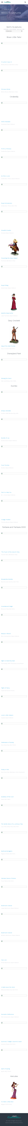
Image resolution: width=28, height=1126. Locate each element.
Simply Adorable (6, 411)
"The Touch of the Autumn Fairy (10, 552)
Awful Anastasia (5, 121)
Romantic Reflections (7, 1014)
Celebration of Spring (7, 742)
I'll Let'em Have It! (6, 62)
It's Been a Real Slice (7, 1101)
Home (2, 17)
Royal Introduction (6, 203)
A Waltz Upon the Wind (8, 987)
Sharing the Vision (6, 378)
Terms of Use (9, 1122)
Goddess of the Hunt (7, 797)
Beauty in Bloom (6, 633)
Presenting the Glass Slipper (9, 258)
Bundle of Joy (5, 438)
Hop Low (4, 960)
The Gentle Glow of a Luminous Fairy (12, 824)
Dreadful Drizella (6, 230)
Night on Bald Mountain (8, 661)
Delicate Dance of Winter (8, 878)
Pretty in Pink (5, 769)
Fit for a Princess (6, 149)
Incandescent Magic (7, 606)
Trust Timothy (5, 465)
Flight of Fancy (5, 688)
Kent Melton (18, 17)
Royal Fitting (4, 285)
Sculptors (10, 17)
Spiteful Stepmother (7, 313)
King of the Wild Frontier (8, 346)
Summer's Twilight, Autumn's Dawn (11, 1041)
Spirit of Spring (5, 1069)
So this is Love (5, 176)
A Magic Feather (5, 519)
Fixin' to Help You (6, 492)
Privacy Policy (19, 1122)
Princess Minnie (5, 89)
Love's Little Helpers (7, 715)
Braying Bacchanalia (7, 579)
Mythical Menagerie (6, 851)
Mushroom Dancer (6, 905)
